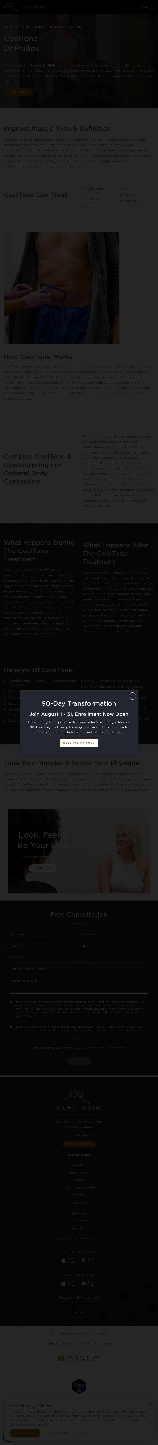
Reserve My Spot (79, 742)
